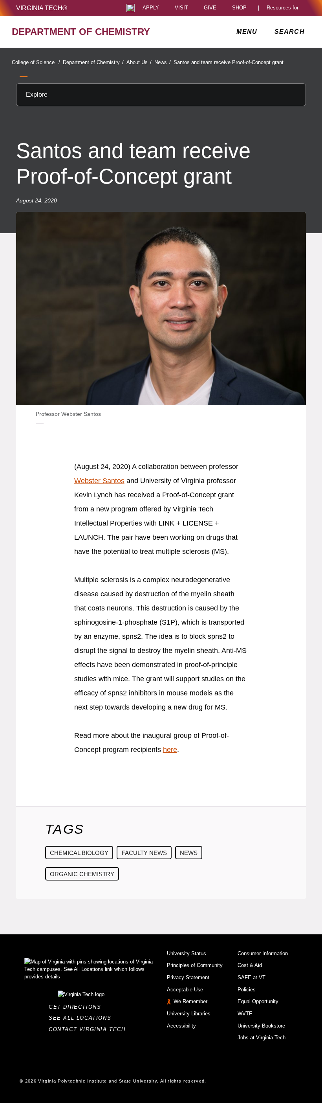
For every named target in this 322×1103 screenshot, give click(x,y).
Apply (151, 8)
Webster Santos (99, 481)
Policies (247, 990)
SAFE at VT (251, 977)
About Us (139, 62)
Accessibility (181, 1026)
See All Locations (82, 1018)
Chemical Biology (79, 852)
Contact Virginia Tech (89, 1029)
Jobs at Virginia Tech (261, 1037)
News (162, 62)
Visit (181, 8)
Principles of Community (195, 965)
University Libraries (188, 1014)
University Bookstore (261, 1026)
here (170, 750)
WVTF (245, 1014)
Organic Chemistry (82, 874)
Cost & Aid (250, 965)
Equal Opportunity (258, 1001)
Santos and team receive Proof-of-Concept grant (229, 62)
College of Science (36, 62)
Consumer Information (263, 953)
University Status (186, 953)
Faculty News (144, 852)
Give (210, 8)
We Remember (190, 1001)
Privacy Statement (188, 977)
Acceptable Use (185, 990)
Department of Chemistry (93, 62)
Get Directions (77, 1007)
